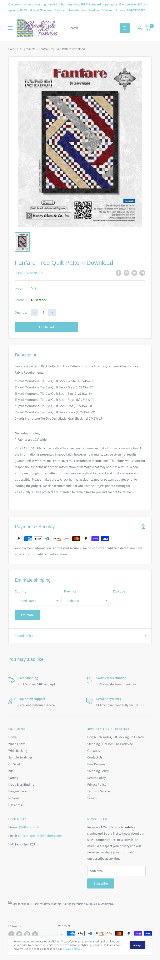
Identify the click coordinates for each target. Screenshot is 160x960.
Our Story (93, 750)
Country (20, 591)
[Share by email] (142, 272)
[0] (148, 28)
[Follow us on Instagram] (27, 934)
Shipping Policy (98, 771)
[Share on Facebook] (118, 272)
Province (70, 591)
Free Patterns (96, 764)
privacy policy (71, 949)
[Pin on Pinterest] (126, 272)
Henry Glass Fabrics (28, 273)
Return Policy (96, 778)
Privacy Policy (96, 784)
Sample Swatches (20, 757)
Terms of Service (98, 791)
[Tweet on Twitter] (134, 272)
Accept (137, 945)
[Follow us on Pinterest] (35, 934)
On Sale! (14, 764)
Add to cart (46, 327)
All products (27, 49)
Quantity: (21, 312)
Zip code (119, 591)
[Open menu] (10, 28)
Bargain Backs (18, 791)
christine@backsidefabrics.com (40, 836)
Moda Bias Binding (21, 784)
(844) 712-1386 (29, 827)
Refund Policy (23, 635)
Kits (11, 771)
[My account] (140, 28)
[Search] (125, 28)
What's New (16, 744)
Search (92, 798)
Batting (13, 778)
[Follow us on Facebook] (11, 934)
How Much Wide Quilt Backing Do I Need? (115, 737)
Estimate (27, 615)
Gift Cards (15, 805)
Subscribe (101, 883)
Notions (13, 798)
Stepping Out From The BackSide (110, 744)
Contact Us (94, 757)
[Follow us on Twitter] (19, 934)
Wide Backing (17, 750)
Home (12, 49)
